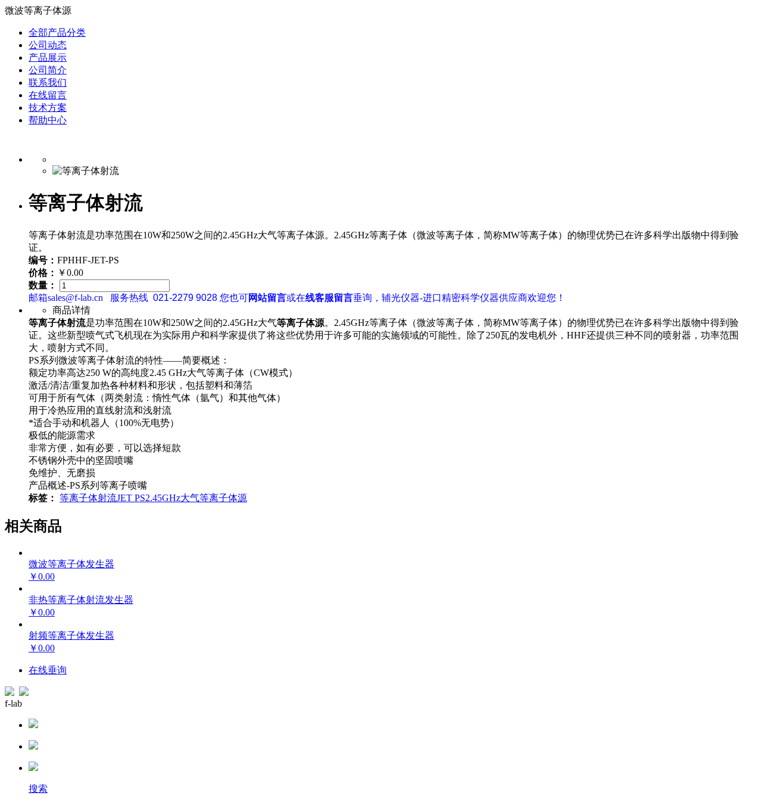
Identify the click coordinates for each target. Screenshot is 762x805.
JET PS (131, 498)
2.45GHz (162, 498)
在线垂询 (48, 670)
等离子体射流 (88, 498)
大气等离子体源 (213, 498)
